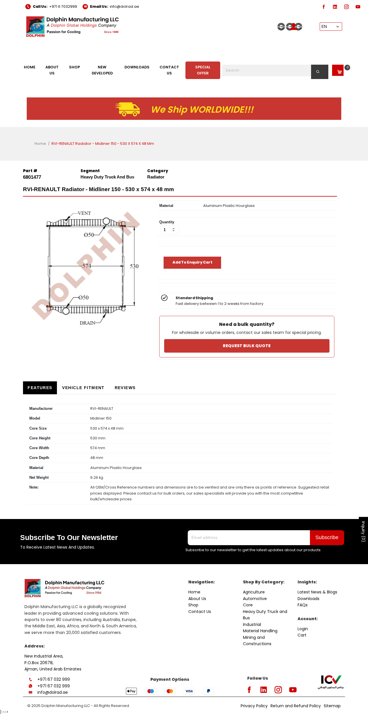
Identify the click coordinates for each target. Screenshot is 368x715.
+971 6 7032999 (63, 6)
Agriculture (254, 592)
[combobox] (275, 70)
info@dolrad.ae (124, 6)
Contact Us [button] (169, 70)
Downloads (308, 598)
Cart (302, 635)
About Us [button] (52, 70)
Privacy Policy (254, 706)
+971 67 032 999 (53, 679)
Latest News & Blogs (317, 592)
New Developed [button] (102, 70)
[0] (338, 70)
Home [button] (29, 67)
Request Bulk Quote (247, 346)
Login (303, 629)
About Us (197, 598)
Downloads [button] (137, 67)
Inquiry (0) (363, 531)
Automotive (255, 598)
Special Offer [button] (202, 70)
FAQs (303, 605)
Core (248, 605)
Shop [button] (74, 67)
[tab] (40, 387)
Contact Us (199, 611)
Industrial (252, 624)
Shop (193, 605)
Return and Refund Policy (296, 706)
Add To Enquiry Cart (192, 262)
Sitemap (332, 706)
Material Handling (260, 631)
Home (40, 143)
